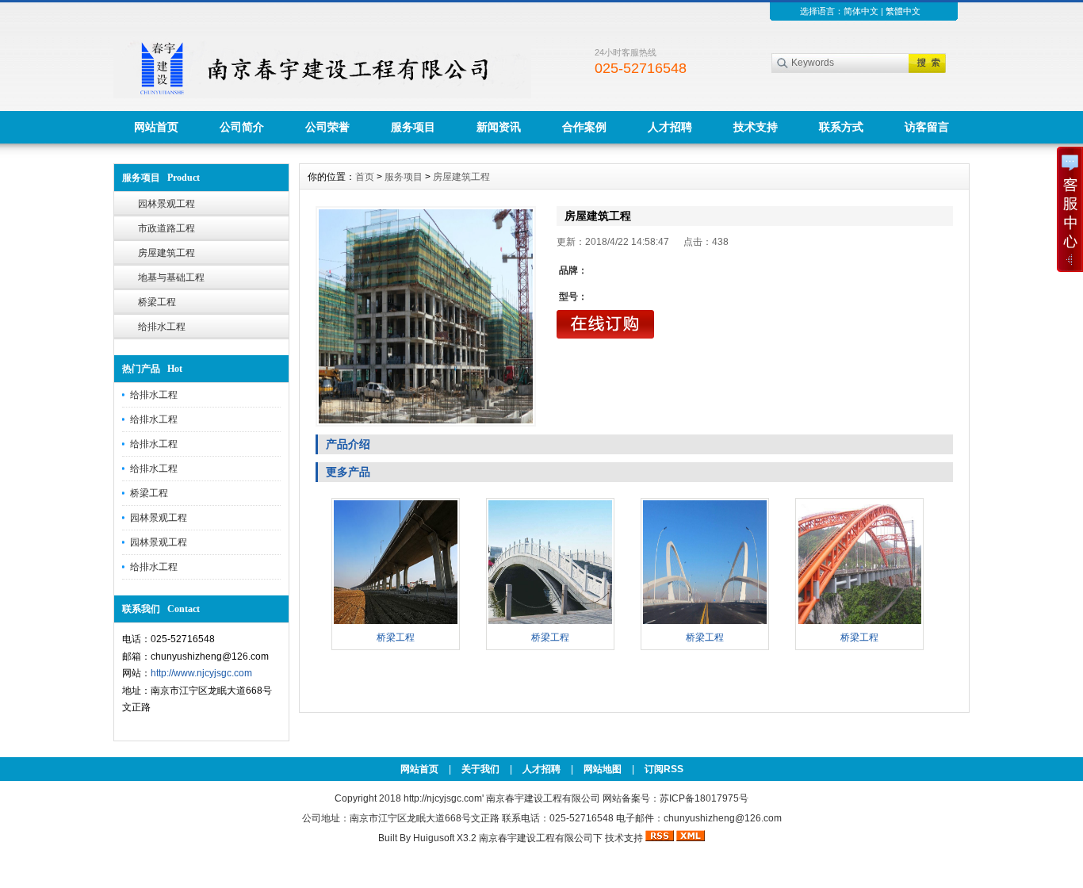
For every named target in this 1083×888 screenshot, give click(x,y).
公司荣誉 (327, 127)
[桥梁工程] (395, 622)
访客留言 (927, 127)
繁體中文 (903, 11)
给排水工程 (162, 326)
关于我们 (480, 769)
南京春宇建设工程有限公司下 (541, 838)
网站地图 (603, 769)
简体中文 (861, 11)
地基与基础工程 (171, 277)
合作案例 (584, 127)
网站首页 (156, 127)
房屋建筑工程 (166, 252)
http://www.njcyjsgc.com (201, 673)
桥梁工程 (157, 302)
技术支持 (755, 127)
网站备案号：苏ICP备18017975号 (675, 798)
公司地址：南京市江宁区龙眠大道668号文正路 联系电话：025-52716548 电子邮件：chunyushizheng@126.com (542, 818)
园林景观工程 (166, 203)
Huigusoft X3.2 (444, 838)
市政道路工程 (166, 228)
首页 (364, 176)
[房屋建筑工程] (426, 316)
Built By (395, 838)
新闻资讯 (498, 127)
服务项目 (413, 127)
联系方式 (841, 127)
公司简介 (242, 127)
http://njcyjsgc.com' (445, 798)
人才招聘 (670, 127)
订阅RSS (664, 769)
